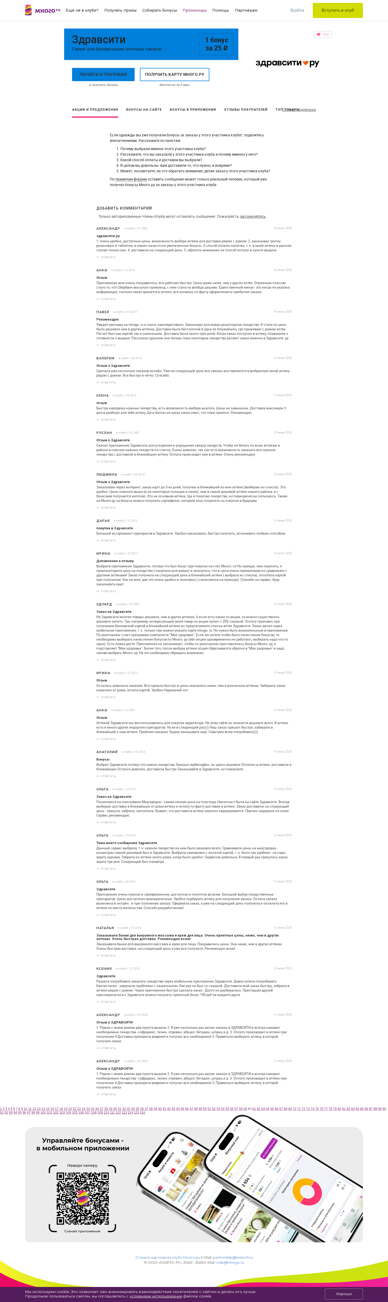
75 (317, 1109)
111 (112, 1112)
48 (196, 1109)
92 (6, 1112)
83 (353, 1109)
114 (130, 1112)
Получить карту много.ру (174, 74)
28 (106, 1109)
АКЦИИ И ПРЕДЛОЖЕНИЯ (95, 110)
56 (232, 1109)
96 (24, 1112)
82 (348, 1109)
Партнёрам (246, 10)
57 (236, 1109)
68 (285, 1109)
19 (66, 1109)
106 (81, 1112)
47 (191, 1109)
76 (321, 1109)
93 (11, 1112)
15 (48, 1109)
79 (335, 1109)
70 (294, 1109)
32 (124, 1109)
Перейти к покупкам (103, 74)
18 (61, 1109)
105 (75, 1112)
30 (115, 1109)
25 (92, 1109)
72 (303, 1109)
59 (245, 1109)
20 (70, 1109)
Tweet (286, 257)
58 (241, 1109)
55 (227, 1109)
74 (312, 1109)
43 (173, 1109)
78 (330, 1109)
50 (205, 1109)
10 (25, 1109)
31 (119, 1109)
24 (88, 1109)
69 (290, 1109)
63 (263, 1109)
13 (39, 1109)
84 (357, 1109)
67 (281, 1109)
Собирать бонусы (159, 10)
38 (151, 1109)
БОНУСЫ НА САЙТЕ (144, 110)
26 (97, 1109)
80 (339, 1109)
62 (259, 1109)
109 (100, 1112)
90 (384, 1109)
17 (57, 1109)
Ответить (108, 257)
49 (200, 1109)
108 (94, 1112)
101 (49, 1112)
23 (84, 1109)
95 (20, 1112)
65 (272, 1109)
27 (101, 1109)
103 (62, 1112)
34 (133, 1109)
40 (160, 1109)
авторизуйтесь (253, 216)
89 (380, 1109)
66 (276, 1109)
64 (267, 1109)
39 (155, 1109)
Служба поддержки (299, 109)
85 (362, 1109)
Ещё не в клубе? (82, 10)
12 (34, 1109)
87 (371, 1109)
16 (52, 1109)
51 (209, 1109)
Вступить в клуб (337, 10)
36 (142, 1109)
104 (68, 1112)
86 (366, 1109)
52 (214, 1109)
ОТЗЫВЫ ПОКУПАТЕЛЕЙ (246, 110)
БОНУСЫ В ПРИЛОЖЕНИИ (193, 110)
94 (15, 1112)
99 (38, 1112)
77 (326, 1109)
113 (124, 1112)
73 (308, 1109)
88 (375, 1109)
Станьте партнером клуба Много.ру (167, 1257)
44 (178, 1109)
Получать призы (120, 10)
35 (137, 1109)
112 (118, 1112)
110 (106, 1112)
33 (128, 1109)
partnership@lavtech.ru (233, 1257)
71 (299, 1109)
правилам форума (131, 179)
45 (182, 1109)
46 (187, 1109)
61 (254, 1109)
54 (223, 1109)
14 (43, 1109)
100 (43, 1112)
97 (29, 1112)
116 (142, 1112)
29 (110, 1109)
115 (136, 1112)
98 (33, 1112)
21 (75, 1109)
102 (56, 1112)
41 (164, 1109)
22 (79, 1109)
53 (218, 1109)
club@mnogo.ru (230, 1262)
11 (30, 1109)
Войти (297, 10)
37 (146, 1109)
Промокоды (194, 10)
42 (169, 1109)
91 (2, 1112)
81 (344, 1109)
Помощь (220, 10)
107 (87, 1112)
